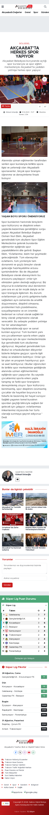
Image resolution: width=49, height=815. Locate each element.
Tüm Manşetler (11, 773)
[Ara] (45, 6)
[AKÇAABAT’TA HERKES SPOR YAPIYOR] (24, 89)
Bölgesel (24, 44)
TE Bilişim (31, 812)
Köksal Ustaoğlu (12, 112)
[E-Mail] (17, 480)
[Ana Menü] (3, 7)
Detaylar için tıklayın (24, 658)
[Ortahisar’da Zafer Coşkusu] (13, 520)
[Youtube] (29, 752)
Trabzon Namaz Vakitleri (15, 765)
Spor (35, 12)
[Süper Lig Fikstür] (46, 667)
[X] (20, 752)
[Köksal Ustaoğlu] (7, 476)
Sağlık (20, 787)
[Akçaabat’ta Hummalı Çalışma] (13, 540)
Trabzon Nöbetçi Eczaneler (16, 760)
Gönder (7, 585)
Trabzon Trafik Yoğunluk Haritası (18, 767)
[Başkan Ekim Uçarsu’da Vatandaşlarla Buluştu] (36, 520)
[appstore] (17, 793)
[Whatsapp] (33, 752)
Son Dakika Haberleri (13, 775)
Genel (28, 12)
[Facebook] (16, 752)
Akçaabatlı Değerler (12, 12)
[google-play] (31, 793)
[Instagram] (25, 752)
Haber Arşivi (10, 778)
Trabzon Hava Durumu (14, 762)
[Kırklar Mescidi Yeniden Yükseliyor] (36, 540)
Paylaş (7, 106)
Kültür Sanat (9, 787)
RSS (7, 803)
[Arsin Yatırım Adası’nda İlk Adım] (36, 499)
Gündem (23, 785)
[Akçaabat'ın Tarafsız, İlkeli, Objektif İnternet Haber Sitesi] (23, 7)
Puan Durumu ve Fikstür (14, 770)
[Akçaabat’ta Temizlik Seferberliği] (13, 499)
